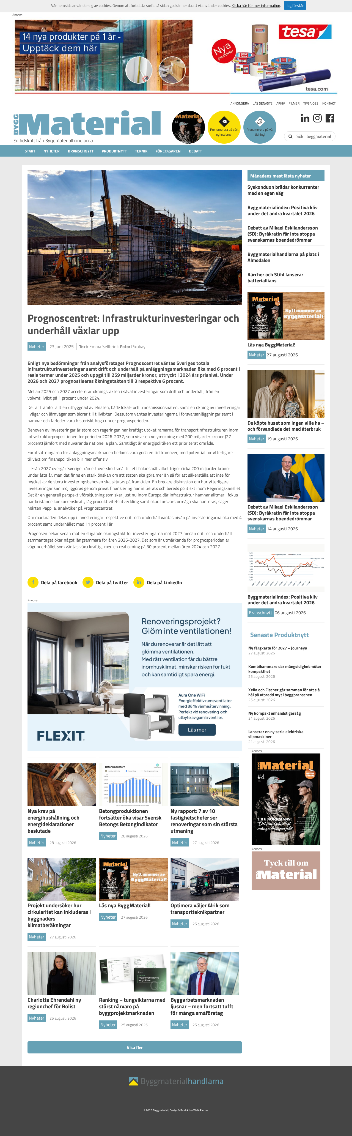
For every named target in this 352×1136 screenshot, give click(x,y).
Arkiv (280, 103)
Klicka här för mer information (256, 5)
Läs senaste (263, 103)
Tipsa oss (310, 103)
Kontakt (329, 103)
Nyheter (51, 151)
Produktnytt (114, 151)
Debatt (195, 151)
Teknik (141, 151)
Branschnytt (81, 151)
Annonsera (239, 103)
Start (30, 151)
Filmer (294, 103)
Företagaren (168, 151)
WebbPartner (200, 1110)
